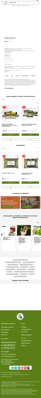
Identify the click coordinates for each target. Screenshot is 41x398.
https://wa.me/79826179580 (10, 60)
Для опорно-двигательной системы (26, 264)
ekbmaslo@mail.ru (8, 342)
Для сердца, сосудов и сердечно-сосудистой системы (23, 271)
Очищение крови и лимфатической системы (13, 262)
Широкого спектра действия (13, 264)
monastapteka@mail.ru (10, 62)
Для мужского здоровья (21, 269)
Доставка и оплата (7, 47)
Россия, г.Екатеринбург (8, 354)
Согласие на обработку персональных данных (15, 374)
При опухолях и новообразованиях (20, 276)
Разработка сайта (6, 376)
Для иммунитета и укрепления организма (20, 259)
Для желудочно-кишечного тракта (29, 262)
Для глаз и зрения (31, 269)
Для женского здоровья (10, 269)
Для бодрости (9, 271)
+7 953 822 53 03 (8, 348)
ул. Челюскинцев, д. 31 (8, 356)
